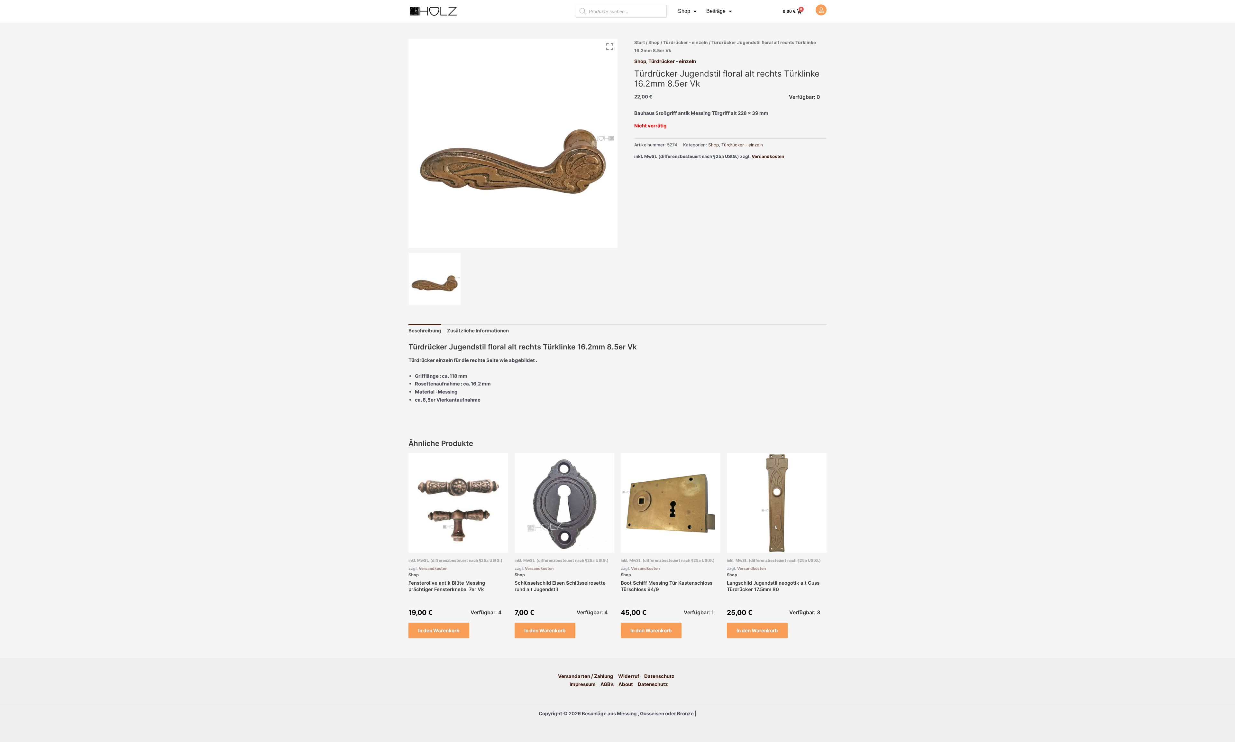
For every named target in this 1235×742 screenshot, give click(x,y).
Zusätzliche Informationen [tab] (478, 331)
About (625, 684)
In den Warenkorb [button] (439, 630)
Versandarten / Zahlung (585, 676)
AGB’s (607, 684)
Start (639, 42)
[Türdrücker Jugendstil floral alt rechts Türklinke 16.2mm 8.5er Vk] (434, 279)
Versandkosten (768, 156)
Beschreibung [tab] (424, 331)
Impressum (583, 684)
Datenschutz (659, 676)
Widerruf (628, 676)
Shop (684, 11)
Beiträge (716, 11)
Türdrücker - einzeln (685, 42)
